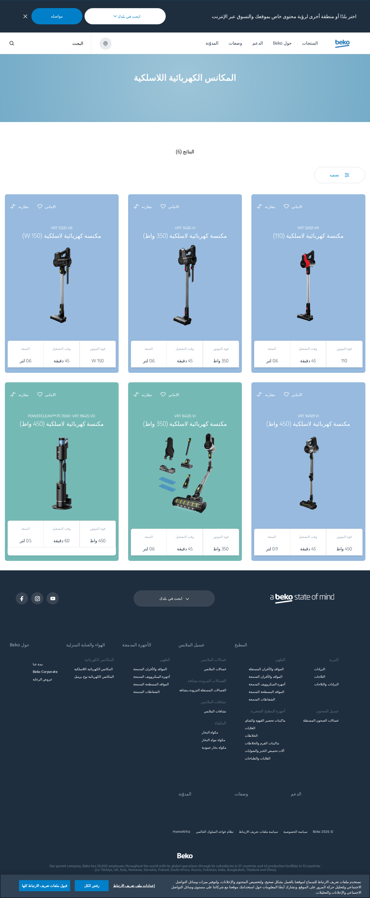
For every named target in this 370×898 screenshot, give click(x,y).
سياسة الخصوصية (295, 832)
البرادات (319, 669)
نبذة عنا (38, 664)
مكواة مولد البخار (213, 740)
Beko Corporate (45, 672)
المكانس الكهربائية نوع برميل (93, 677)
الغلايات (250, 728)
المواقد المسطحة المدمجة (266, 692)
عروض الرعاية (42, 679)
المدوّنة (184, 794)
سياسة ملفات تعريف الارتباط (258, 832)
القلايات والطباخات (257, 758)
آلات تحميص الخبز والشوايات (264, 751)
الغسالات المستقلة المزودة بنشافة (202, 690)
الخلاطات (251, 735)
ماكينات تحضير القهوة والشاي (265, 720)
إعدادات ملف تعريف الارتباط (134, 885)
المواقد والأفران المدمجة (265, 677)
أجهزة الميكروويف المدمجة (267, 684)
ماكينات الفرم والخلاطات (262, 743)
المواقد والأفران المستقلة (266, 669)
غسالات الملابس (215, 669)
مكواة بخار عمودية (214, 747)
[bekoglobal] (342, 44)
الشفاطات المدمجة (262, 699)
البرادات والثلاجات (326, 684)
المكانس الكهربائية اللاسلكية (93, 669)
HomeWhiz (181, 832)
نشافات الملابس (215, 711)
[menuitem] (310, 43)
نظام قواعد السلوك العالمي (214, 832)
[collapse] (25, 16)
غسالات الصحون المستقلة (321, 720)
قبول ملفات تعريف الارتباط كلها (44, 885)
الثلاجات (319, 677)
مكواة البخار (210, 732)
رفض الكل (91, 885)
